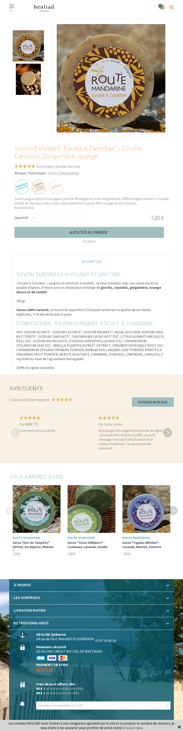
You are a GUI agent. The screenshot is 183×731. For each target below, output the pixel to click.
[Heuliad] (44, 8)
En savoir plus (24, 207)
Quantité (21, 217)
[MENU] (14, 6)
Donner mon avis (68, 166)
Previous (15, 432)
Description (91, 261)
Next (167, 432)
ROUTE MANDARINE (63, 173)
